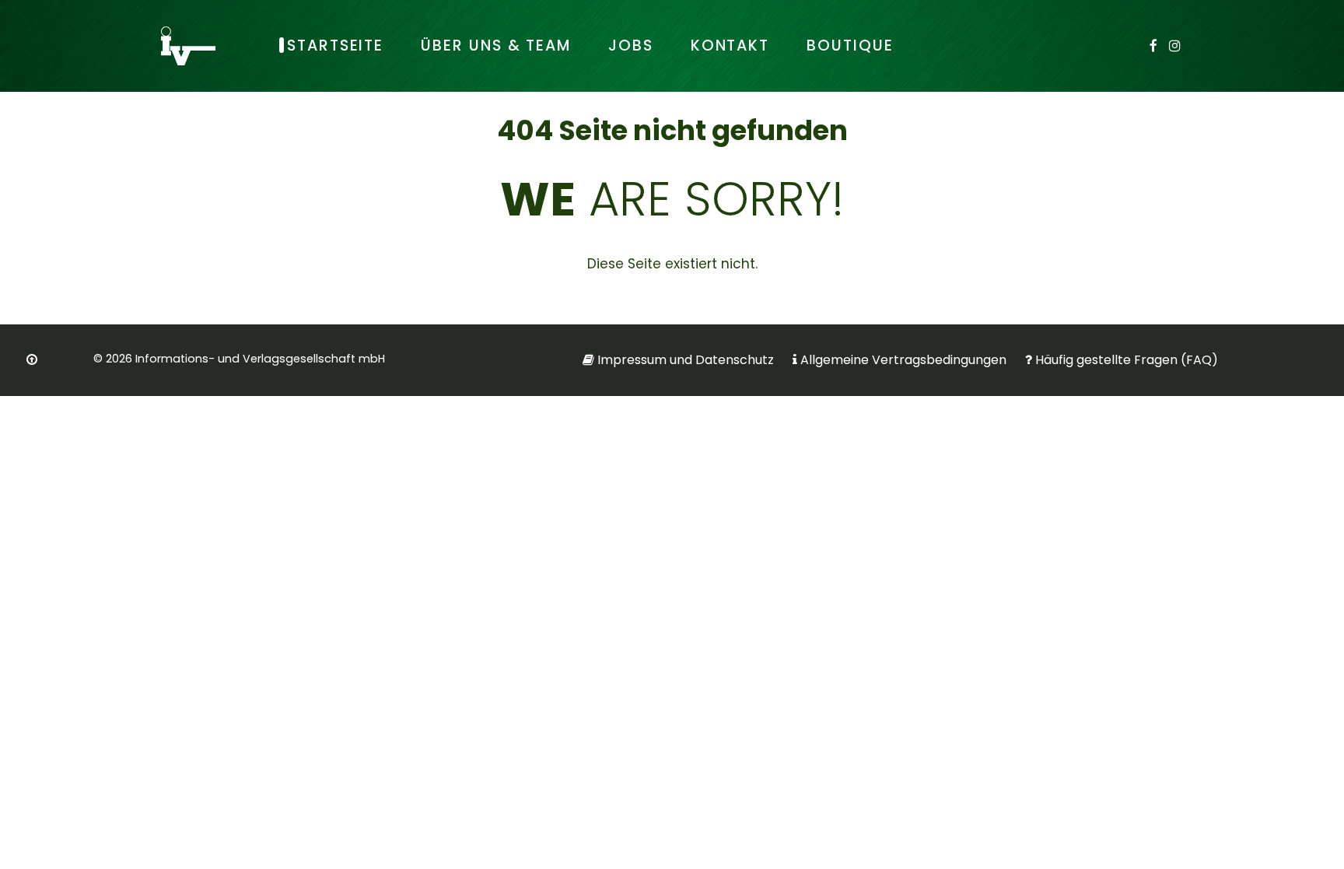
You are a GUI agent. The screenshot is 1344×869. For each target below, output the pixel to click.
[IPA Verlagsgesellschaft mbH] (188, 45)
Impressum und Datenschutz (685, 360)
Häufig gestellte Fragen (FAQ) (1126, 360)
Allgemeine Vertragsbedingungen (903, 360)
